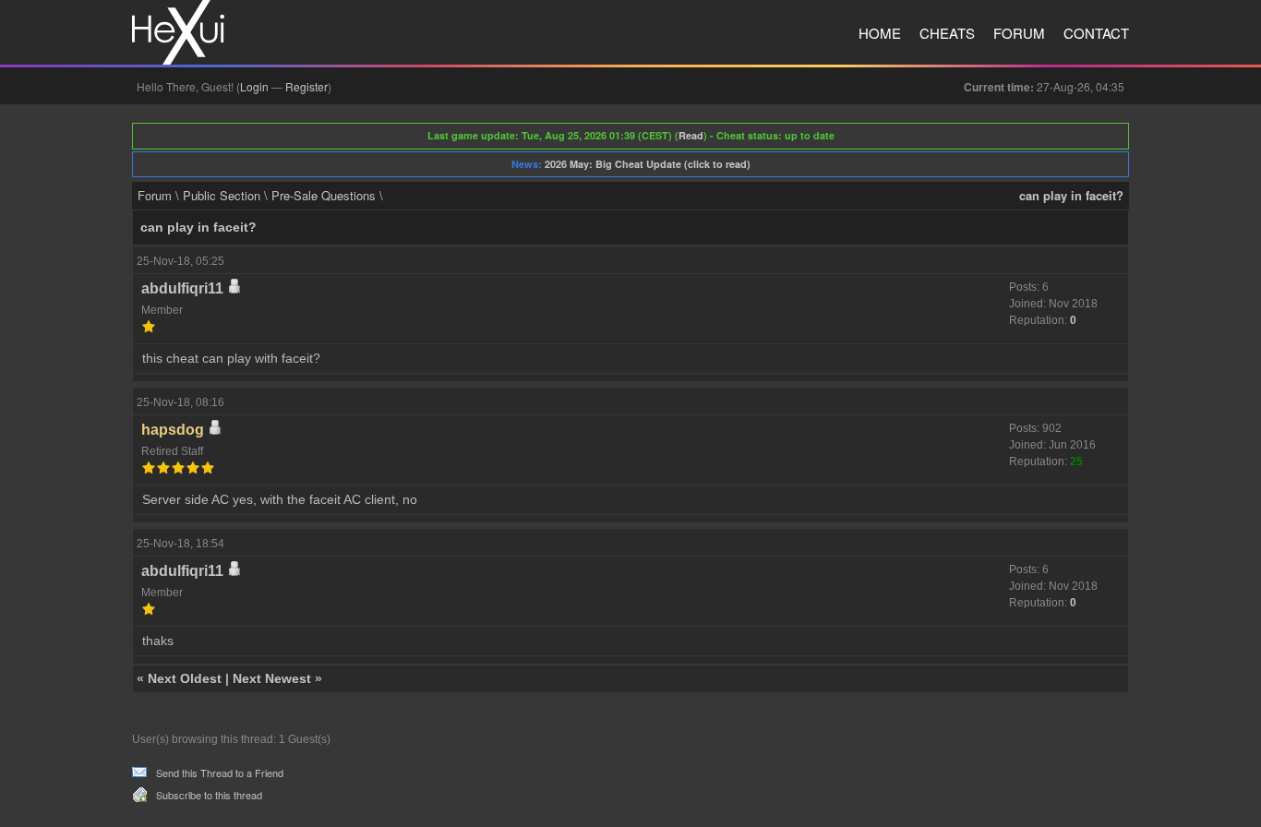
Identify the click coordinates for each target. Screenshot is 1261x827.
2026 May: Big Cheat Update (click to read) (648, 164)
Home (880, 32)
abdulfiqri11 (182, 288)
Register (306, 86)
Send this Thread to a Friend (219, 772)
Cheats (947, 32)
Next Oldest (185, 678)
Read (691, 135)
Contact (1096, 32)
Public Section (221, 195)
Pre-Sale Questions (323, 195)
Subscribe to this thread (209, 794)
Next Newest (272, 678)
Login (254, 86)
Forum (1019, 32)
